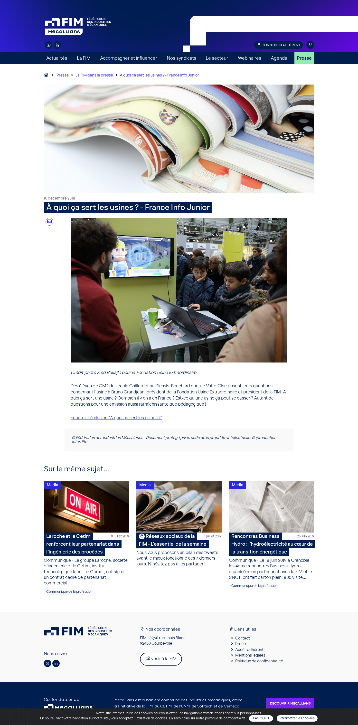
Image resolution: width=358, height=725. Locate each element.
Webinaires (249, 58)
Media (52, 485)
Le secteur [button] (217, 58)
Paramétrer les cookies (297, 718)
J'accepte (261, 718)
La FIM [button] (84, 58)
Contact (242, 638)
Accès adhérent (249, 650)
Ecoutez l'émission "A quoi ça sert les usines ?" (116, 418)
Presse (304, 58)
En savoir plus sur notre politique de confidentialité (207, 718)
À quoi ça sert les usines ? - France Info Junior (159, 75)
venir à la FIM (163, 659)
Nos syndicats (181, 58)
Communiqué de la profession (69, 591)
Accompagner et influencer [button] (128, 58)
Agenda (279, 58)
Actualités (56, 58)
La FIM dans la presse (94, 75)
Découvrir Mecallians (290, 703)
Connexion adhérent (280, 45)
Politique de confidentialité (259, 661)
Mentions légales (250, 655)
